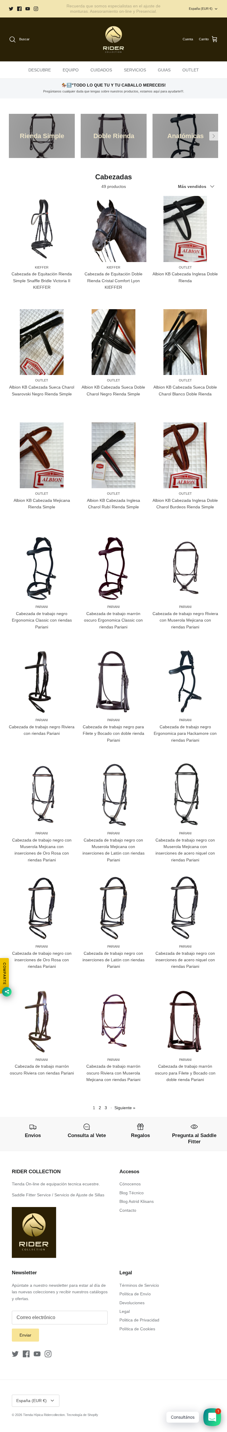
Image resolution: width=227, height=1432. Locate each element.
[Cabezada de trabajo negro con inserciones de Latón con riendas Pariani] (114, 908)
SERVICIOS (135, 70)
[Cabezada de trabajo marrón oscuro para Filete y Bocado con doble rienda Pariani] (185, 1021)
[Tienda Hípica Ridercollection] (113, 39)
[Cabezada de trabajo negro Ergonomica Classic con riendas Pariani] (42, 569)
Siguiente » (124, 1107)
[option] (42, 136)
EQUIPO (71, 70)
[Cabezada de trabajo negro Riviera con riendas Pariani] (42, 682)
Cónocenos (130, 1184)
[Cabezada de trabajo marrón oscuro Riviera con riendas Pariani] (42, 1021)
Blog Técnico (131, 1192)
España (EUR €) (201, 8)
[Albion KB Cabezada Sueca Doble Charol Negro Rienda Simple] (114, 342)
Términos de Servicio (139, 1285)
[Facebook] (19, 9)
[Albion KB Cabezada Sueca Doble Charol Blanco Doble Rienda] (185, 342)
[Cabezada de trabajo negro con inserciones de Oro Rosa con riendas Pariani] (42, 908)
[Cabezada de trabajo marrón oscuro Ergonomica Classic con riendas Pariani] (114, 569)
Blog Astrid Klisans (136, 1201)
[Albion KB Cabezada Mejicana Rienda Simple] (42, 455)
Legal (124, 1311)
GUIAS (164, 70)
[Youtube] (27, 9)
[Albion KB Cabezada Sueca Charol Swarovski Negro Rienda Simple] (42, 342)
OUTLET (190, 70)
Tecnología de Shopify (82, 1415)
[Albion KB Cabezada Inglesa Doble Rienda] (185, 229)
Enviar (25, 1335)
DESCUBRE (39, 70)
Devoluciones (132, 1302)
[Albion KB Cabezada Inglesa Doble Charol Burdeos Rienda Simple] (185, 455)
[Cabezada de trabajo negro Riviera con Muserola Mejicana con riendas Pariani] (185, 569)
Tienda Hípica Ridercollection (44, 1415)
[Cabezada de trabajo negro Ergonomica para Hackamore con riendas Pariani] (185, 682)
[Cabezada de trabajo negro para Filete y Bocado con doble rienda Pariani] (114, 682)
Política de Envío (135, 1293)
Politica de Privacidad (139, 1320)
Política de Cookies (137, 1328)
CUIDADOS (101, 70)
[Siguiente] (213, 136)
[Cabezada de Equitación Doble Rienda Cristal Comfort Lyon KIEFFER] (114, 229)
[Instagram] (36, 9)
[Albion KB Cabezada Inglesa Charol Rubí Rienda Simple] (114, 455)
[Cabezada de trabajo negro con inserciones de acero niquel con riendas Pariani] (185, 908)
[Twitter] (11, 9)
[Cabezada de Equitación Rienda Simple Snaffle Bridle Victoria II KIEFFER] (42, 229)
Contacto (127, 1210)
